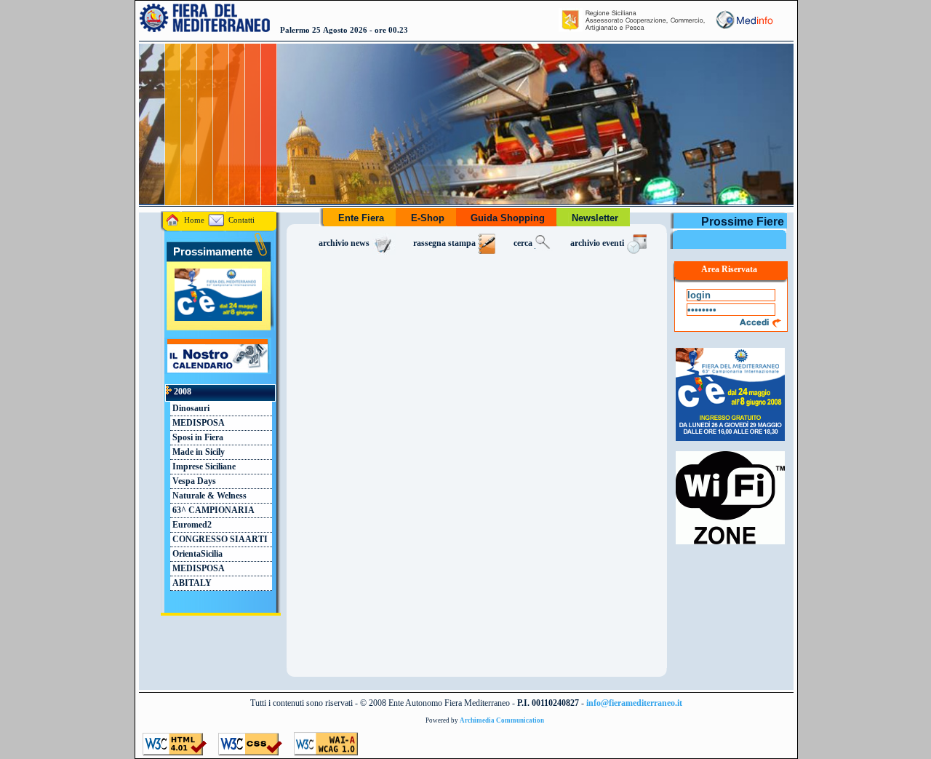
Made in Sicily (197, 452)
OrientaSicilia (196, 554)
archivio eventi (598, 243)
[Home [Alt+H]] (205, 29)
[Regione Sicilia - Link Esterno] (632, 29)
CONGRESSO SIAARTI (219, 539)
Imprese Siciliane (203, 467)
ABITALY (191, 583)
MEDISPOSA (197, 423)
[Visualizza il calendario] (216, 370)
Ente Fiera (361, 217)
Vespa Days (193, 481)
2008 (181, 392)
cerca (524, 243)
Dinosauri (189, 408)
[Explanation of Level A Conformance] (326, 752)
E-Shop (427, 217)
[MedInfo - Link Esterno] (743, 29)
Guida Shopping (507, 217)
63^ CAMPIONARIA (212, 510)
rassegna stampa (445, 243)
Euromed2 (191, 525)
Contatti (240, 220)
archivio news (345, 243)
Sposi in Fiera (196, 437)
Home (193, 220)
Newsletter (595, 217)
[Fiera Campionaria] (730, 441)
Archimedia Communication (502, 720)
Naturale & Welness (208, 496)
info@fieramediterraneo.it (634, 703)
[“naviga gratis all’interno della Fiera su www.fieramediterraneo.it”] (730, 544)
